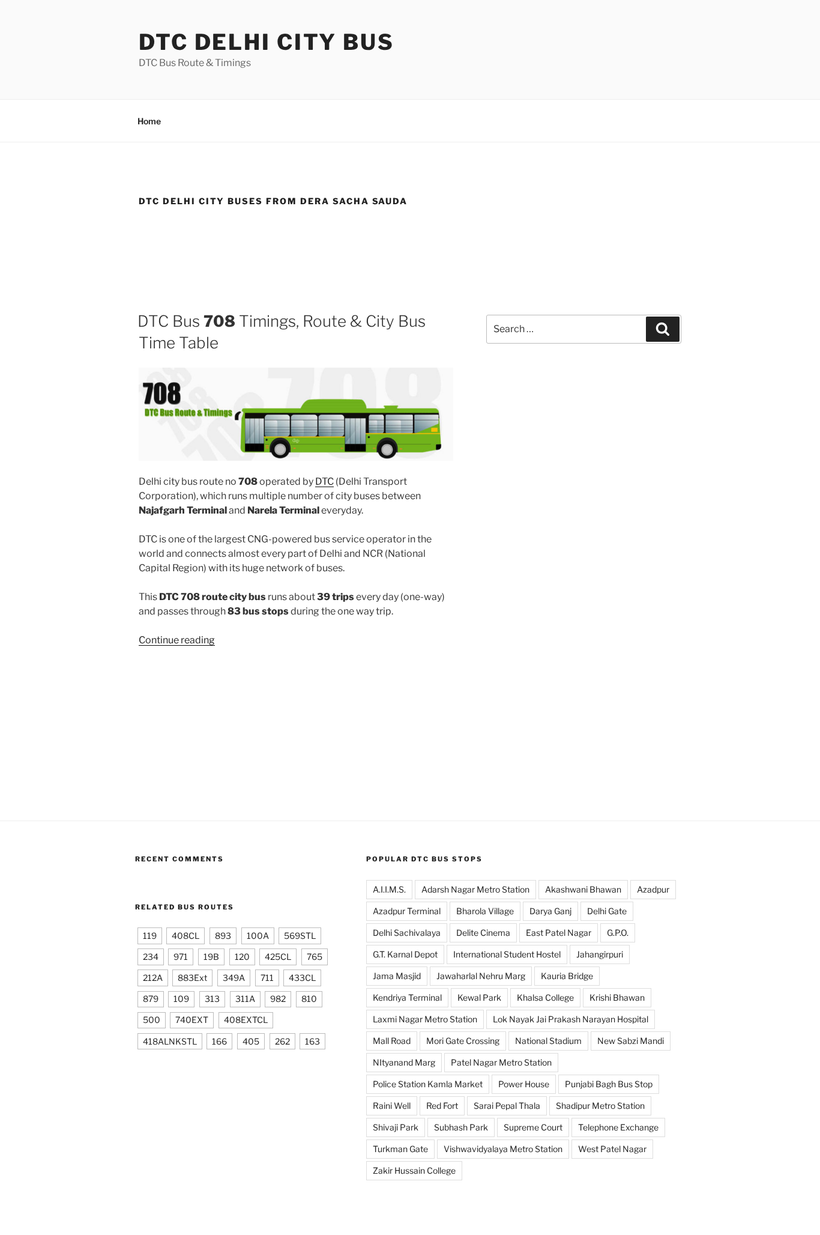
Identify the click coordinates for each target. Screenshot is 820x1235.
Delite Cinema (483, 932)
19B (211, 956)
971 (180, 956)
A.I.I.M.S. (389, 889)
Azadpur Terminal (407, 911)
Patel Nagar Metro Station (501, 1062)
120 (242, 956)
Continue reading (177, 640)
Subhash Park (461, 1127)
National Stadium (548, 1041)
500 (151, 1020)
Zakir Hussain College (414, 1170)
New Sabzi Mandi (630, 1041)
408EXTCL (246, 1020)
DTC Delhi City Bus (266, 42)
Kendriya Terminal (407, 997)
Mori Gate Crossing (462, 1041)
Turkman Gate (400, 1149)
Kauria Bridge (567, 976)
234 (150, 956)
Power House (523, 1084)
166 (219, 1041)
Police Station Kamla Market (428, 1084)
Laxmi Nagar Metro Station (425, 1019)
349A (234, 978)
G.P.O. (618, 932)
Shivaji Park (395, 1127)
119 (150, 935)
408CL (185, 935)
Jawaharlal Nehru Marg (480, 976)
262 (282, 1041)
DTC (324, 481)
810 (309, 999)
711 (267, 978)
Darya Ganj (550, 911)
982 (278, 999)
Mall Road (392, 1041)
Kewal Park (479, 997)
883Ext (192, 978)
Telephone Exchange (618, 1127)
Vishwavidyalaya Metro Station (503, 1149)
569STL (300, 935)
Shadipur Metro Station (600, 1105)
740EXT (191, 1020)
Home (149, 121)
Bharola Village (485, 911)
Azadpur (653, 889)
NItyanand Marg (404, 1062)
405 (251, 1041)
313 (212, 999)
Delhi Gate (607, 911)
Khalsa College (545, 997)
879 (150, 999)
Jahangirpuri (599, 954)
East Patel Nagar (558, 932)
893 (223, 935)
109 (181, 999)
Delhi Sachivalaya (407, 932)
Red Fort (442, 1105)
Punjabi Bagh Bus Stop (609, 1084)
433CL (302, 978)
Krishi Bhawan (617, 997)
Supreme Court (533, 1127)
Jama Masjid (397, 976)
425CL (278, 956)
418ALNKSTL (170, 1041)
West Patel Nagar (612, 1149)
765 (314, 956)
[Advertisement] (410, 255)
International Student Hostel (507, 954)
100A (258, 935)
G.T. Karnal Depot (405, 954)
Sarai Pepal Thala (507, 1105)
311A (245, 999)
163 (312, 1041)
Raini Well (392, 1105)
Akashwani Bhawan (583, 889)
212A (153, 978)
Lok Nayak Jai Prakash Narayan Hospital (570, 1019)
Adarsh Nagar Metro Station (475, 889)
